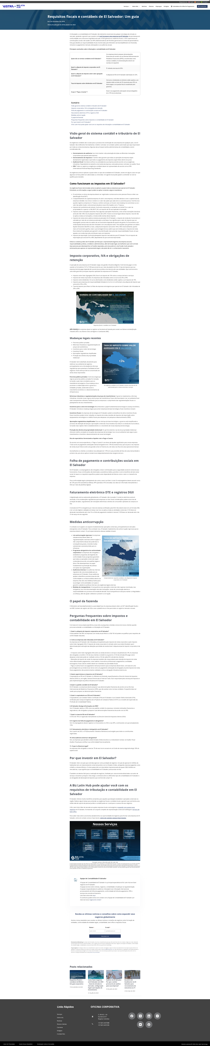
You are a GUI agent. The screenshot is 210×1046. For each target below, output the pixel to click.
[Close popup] (139, 453)
